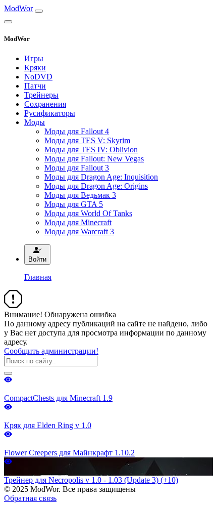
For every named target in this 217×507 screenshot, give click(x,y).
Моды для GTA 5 (73, 204)
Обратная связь (30, 498)
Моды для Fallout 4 (76, 131)
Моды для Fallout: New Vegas (94, 158)
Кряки (35, 67)
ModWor (18, 8)
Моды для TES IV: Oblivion (91, 149)
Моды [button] (34, 122)
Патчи (35, 85)
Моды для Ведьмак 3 (80, 195)
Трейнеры (41, 95)
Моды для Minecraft (78, 222)
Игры (33, 58)
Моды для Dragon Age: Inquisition (101, 177)
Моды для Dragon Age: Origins (96, 186)
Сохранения (45, 104)
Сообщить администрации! (51, 351)
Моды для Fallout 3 (76, 167)
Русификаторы (49, 113)
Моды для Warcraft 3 (79, 231)
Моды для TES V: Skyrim (87, 140)
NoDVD (38, 76)
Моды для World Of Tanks (88, 213)
